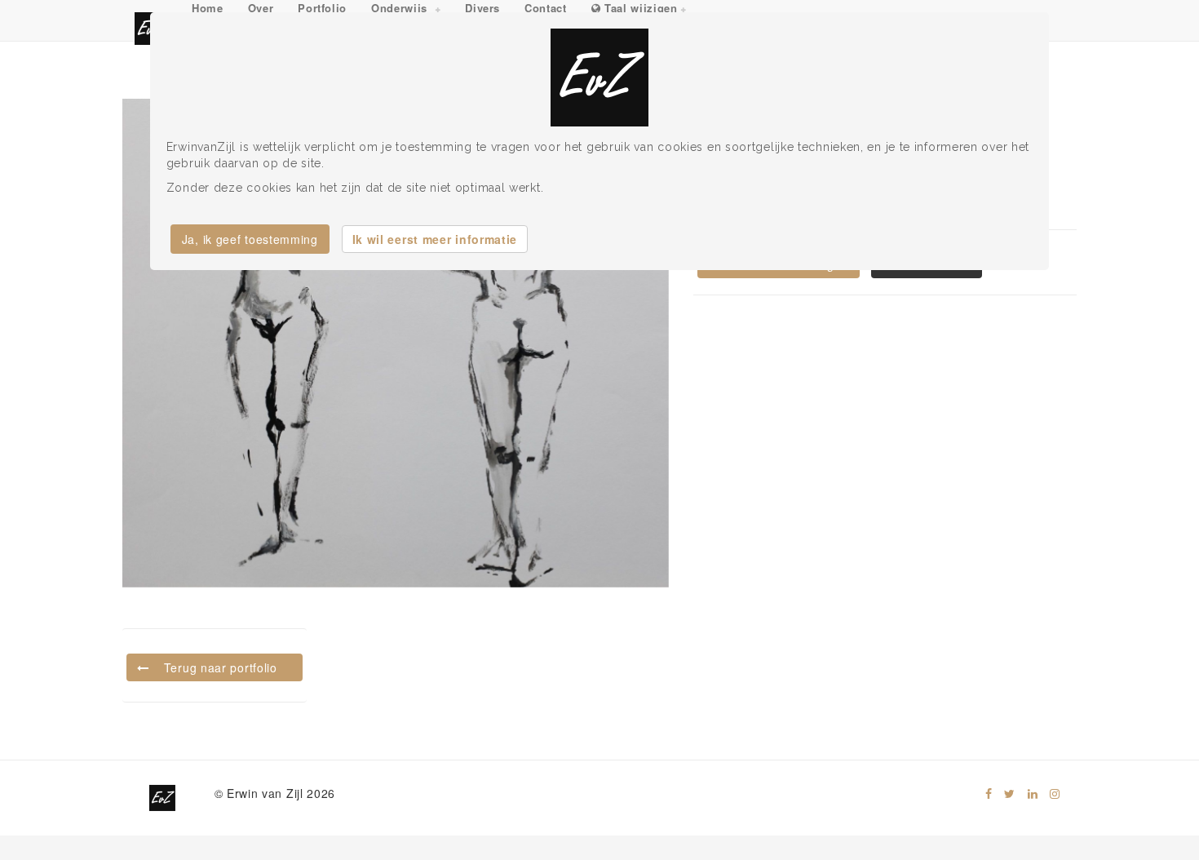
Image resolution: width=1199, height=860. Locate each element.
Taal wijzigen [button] (638, 8)
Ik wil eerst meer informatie (435, 239)
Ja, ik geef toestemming (250, 239)
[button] (406, 8)
